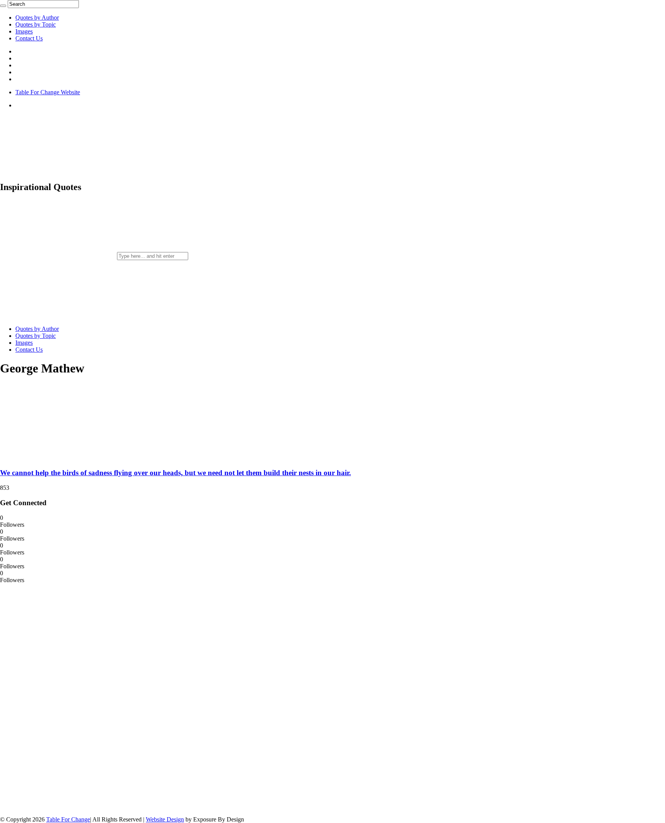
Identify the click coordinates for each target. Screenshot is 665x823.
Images (24, 31)
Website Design (165, 819)
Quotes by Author (37, 17)
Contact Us (29, 38)
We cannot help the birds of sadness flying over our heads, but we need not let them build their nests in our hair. (175, 473)
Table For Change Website (47, 92)
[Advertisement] (57, 699)
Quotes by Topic (35, 24)
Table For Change (68, 819)
